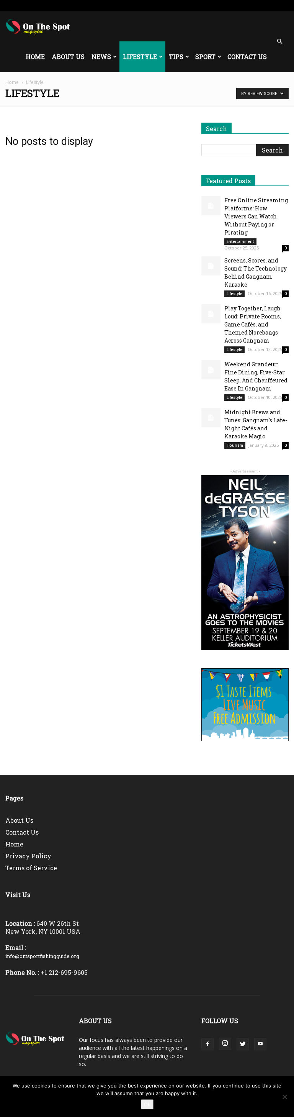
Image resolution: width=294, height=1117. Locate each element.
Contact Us (247, 56)
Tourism (235, 445)
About (175, 5)
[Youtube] (283, 5)
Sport (205, 56)
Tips (176, 56)
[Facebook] (245, 5)
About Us (68, 56)
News (101, 56)
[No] (284, 1097)
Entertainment (240, 241)
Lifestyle (140, 56)
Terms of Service (31, 868)
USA (105, 5)
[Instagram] (257, 5)
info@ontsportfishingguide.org (42, 956)
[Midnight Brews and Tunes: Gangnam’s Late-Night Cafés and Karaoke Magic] (210, 417)
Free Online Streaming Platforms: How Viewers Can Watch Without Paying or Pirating (256, 216)
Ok (147, 1104)
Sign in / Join (82, 5)
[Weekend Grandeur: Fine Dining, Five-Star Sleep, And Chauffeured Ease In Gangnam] (210, 369)
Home (35, 56)
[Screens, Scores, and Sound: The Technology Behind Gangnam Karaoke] (210, 266)
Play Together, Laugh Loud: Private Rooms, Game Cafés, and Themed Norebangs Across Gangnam (252, 324)
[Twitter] (270, 5)
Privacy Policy (28, 856)
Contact (196, 5)
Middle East (150, 5)
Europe (123, 5)
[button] (279, 41)
